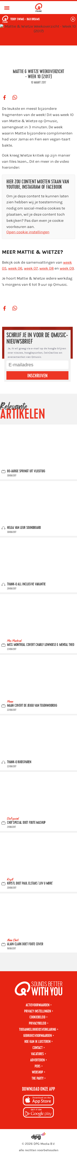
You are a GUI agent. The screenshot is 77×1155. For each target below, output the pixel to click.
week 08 (46, 268)
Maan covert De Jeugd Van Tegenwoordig (32, 705)
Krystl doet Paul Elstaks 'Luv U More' (30, 883)
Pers (37, 1066)
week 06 (15, 268)
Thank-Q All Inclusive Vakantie (26, 584)
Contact (38, 1047)
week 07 (31, 268)
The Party (37, 1078)
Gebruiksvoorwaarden (37, 1035)
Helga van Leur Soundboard (24, 527)
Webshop (37, 1072)
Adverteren (37, 1060)
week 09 (67, 268)
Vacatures (37, 1054)
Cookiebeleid (37, 1017)
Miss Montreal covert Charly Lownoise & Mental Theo (40, 644)
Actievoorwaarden (37, 1005)
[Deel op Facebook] (4, 98)
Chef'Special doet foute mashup (26, 822)
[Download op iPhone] (38, 1101)
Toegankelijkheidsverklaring (37, 1029)
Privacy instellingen (37, 1011)
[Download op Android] (38, 1113)
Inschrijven (37, 376)
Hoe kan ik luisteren (37, 1041)
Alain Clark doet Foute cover (25, 944)
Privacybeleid (37, 1023)
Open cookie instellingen (27, 232)
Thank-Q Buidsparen (19, 762)
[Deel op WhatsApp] (14, 98)
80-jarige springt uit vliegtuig (26, 471)
